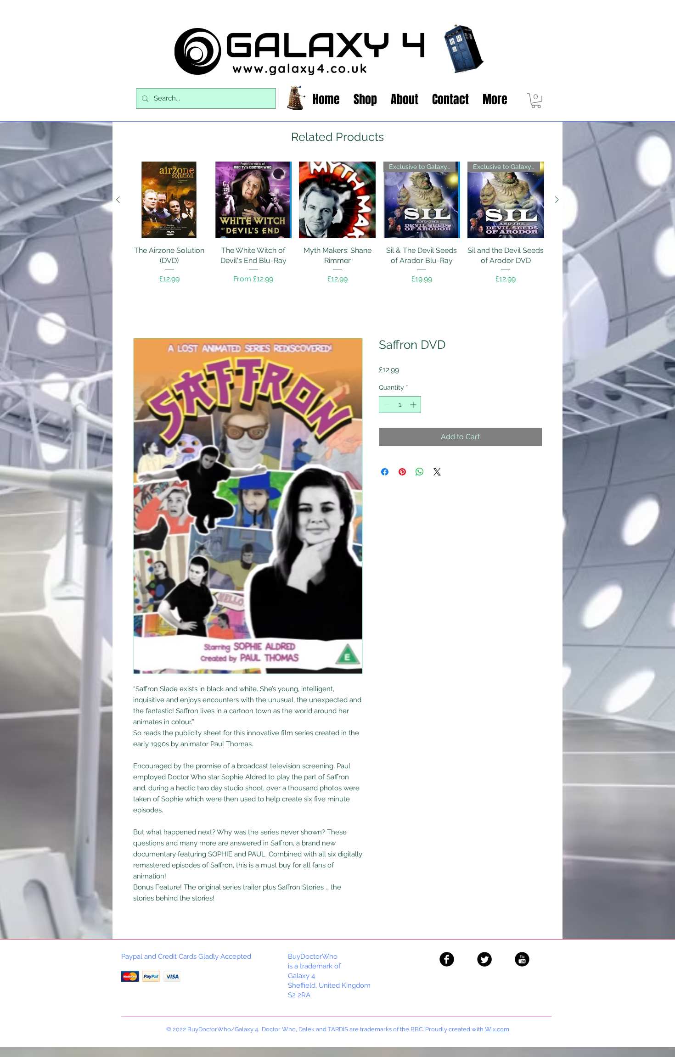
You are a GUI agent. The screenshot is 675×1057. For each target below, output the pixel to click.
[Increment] (414, 405)
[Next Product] (556, 199)
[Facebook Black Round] (446, 959)
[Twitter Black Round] (484, 959)
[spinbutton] (400, 405)
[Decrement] (386, 405)
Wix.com (497, 1029)
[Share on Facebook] (384, 471)
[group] (337, 228)
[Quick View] (169, 200)
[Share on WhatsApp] (419, 471)
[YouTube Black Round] (522, 959)
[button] (536, 100)
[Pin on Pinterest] (402, 471)
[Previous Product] (118, 199)
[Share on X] (437, 471)
